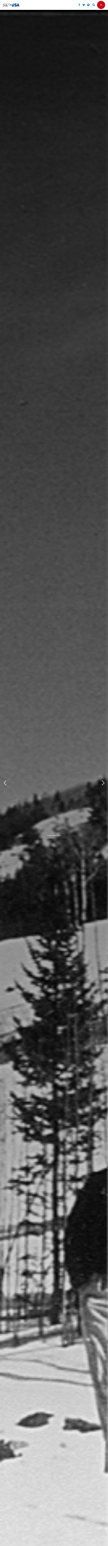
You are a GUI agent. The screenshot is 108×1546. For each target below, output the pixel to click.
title (54, 734)
